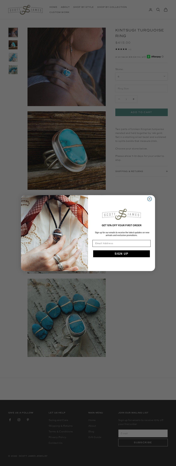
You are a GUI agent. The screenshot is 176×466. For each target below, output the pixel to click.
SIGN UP (121, 253)
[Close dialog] (149, 199)
